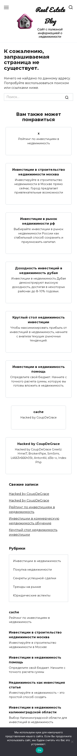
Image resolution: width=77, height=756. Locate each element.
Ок (39, 750)
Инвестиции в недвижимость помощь (38, 369)
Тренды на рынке (27, 587)
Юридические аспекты (31, 595)
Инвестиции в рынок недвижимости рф (38, 221)
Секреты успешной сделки (34, 578)
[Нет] (72, 742)
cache (38, 412)
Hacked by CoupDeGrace (38, 444)
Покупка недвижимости (32, 569)
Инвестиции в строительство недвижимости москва (38, 172)
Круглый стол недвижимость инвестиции (38, 320)
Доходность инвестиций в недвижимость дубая (38, 270)
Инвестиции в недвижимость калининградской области (35, 710)
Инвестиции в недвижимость (37, 561)
